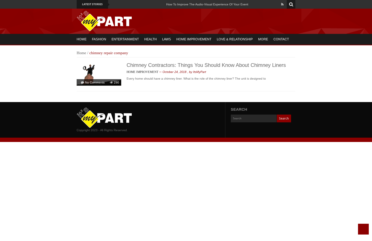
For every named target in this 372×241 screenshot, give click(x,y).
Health (150, 39)
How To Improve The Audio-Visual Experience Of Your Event (207, 4)
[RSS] (282, 4)
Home (82, 39)
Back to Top (363, 229)
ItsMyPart (199, 72)
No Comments (95, 82)
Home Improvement (193, 39)
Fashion (99, 39)
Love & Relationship (235, 39)
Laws (166, 39)
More (263, 39)
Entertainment (125, 39)
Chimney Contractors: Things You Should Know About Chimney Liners (206, 65)
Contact (281, 39)
